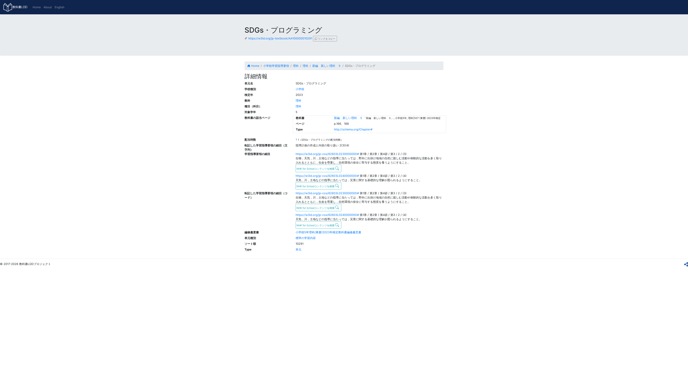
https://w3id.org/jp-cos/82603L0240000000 (326, 176)
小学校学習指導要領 (276, 66)
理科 (296, 66)
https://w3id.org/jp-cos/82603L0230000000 (326, 154)
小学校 (300, 89)
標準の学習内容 (306, 238)
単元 (298, 249)
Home (37, 7)
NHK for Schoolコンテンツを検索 (316, 168)
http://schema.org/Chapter (352, 129)
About (48, 7)
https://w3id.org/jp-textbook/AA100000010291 (280, 38)
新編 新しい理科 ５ (326, 66)
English (59, 7)
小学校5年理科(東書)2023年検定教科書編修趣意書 (328, 232)
